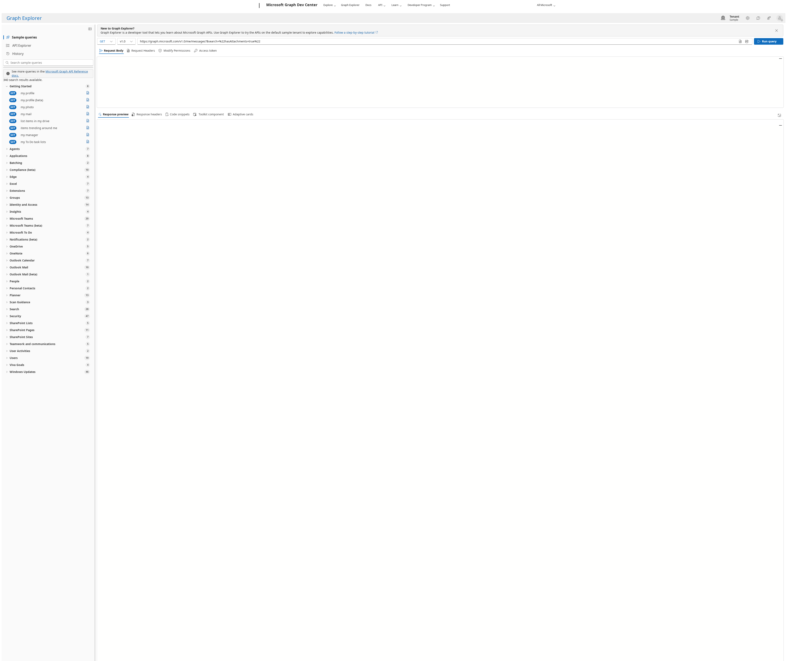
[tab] (48, 37)
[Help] (758, 18)
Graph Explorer (350, 5)
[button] (780, 18)
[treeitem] (48, 86)
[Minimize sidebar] (90, 29)
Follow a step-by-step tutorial (354, 32)
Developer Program (420, 5)
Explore (328, 5)
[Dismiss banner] (776, 30)
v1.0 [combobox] (122, 41)
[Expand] (779, 115)
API (380, 5)
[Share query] (747, 41)
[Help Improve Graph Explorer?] (769, 18)
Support (445, 5)
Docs (368, 5)
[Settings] (748, 18)
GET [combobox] (102, 41)
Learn (394, 5)
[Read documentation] (88, 93)
